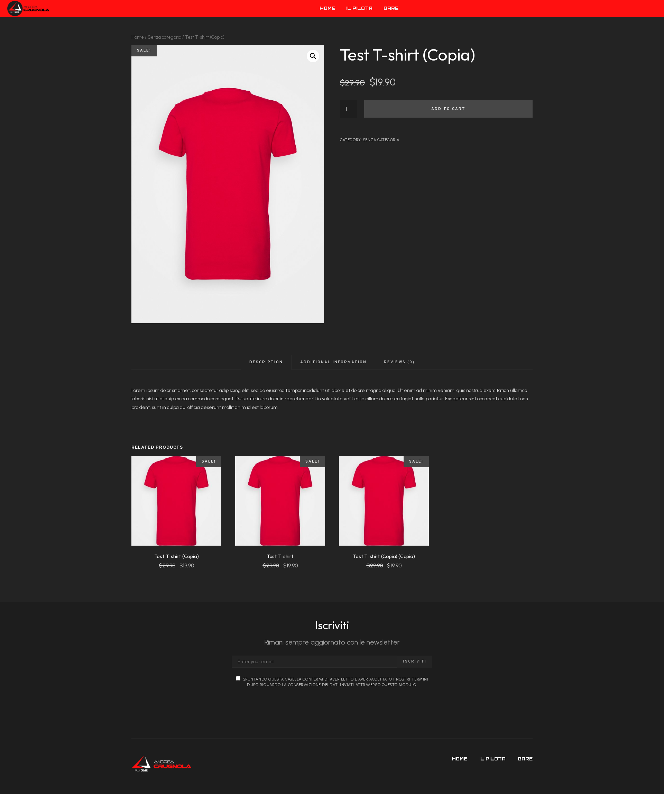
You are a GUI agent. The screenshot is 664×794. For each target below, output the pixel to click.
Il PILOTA (359, 8)
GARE (391, 8)
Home (137, 37)
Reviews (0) (399, 362)
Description (266, 362)
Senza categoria (164, 37)
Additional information (333, 362)
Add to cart (448, 109)
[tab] (266, 362)
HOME (327, 8)
